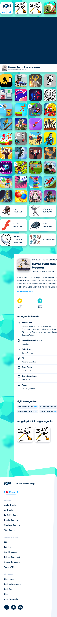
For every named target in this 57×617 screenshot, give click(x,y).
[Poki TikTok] (6, 607)
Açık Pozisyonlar (11, 599)
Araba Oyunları (10, 505)
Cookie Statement (12, 562)
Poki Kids (8, 589)
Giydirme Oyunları (12, 525)
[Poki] (7, 6)
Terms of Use (10, 567)
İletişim (7, 547)
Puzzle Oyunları (11, 520)
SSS (5, 542)
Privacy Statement (12, 557)
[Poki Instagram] (13, 607)
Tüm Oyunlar (9, 530)
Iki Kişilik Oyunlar (11, 515)
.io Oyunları (9, 510)
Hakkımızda (9, 579)
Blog (6, 594)
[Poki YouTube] (20, 607)
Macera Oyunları (27, 407)
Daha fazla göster (25, 291)
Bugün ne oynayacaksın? (10, 11)
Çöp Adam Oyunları (27, 411)
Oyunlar (36, 260)
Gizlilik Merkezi (10, 552)
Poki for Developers (12, 584)
